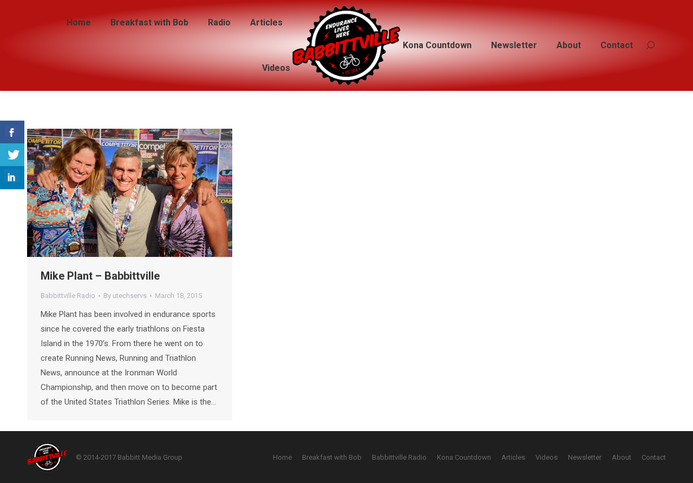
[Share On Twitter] (12, 155)
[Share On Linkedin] (12, 177)
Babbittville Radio (68, 296)
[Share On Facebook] (12, 132)
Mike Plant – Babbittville (100, 275)
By (125, 296)
